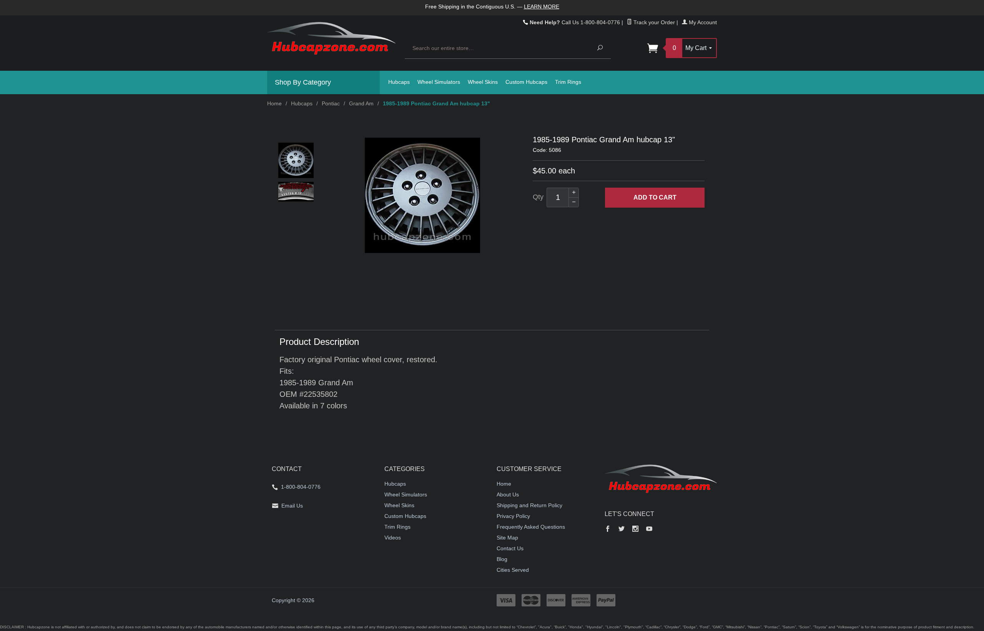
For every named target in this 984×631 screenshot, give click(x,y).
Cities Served (513, 570)
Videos (392, 537)
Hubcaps (399, 82)
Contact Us (510, 548)
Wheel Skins (483, 82)
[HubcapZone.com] (331, 42)
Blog (502, 559)
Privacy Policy (513, 516)
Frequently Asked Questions (531, 527)
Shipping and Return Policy (529, 505)
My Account (702, 22)
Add (654, 197)
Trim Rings (568, 82)
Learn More (541, 6)
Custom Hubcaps (526, 82)
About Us (508, 494)
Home (274, 103)
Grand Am (361, 103)
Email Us (292, 506)
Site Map (507, 537)
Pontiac (331, 103)
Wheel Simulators (438, 82)
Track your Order (653, 22)
